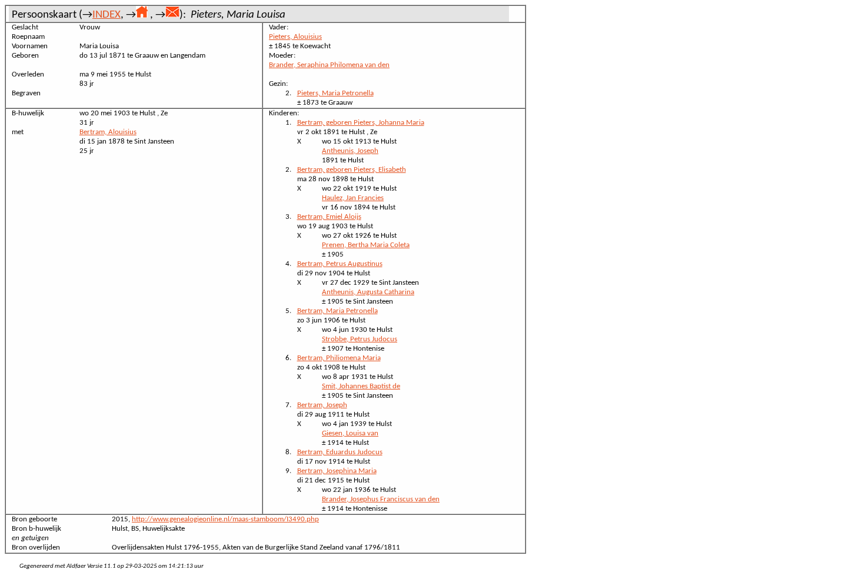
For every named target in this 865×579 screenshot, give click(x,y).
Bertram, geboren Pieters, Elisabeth (351, 170)
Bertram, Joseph (322, 405)
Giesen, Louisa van (350, 433)
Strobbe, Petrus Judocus (359, 339)
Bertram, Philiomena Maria (339, 358)
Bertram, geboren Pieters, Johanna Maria (360, 123)
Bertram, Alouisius (108, 132)
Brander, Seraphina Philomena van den (329, 65)
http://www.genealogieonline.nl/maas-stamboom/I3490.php (225, 519)
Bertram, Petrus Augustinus (339, 264)
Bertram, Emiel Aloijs (329, 217)
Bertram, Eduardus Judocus (339, 452)
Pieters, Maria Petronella (335, 93)
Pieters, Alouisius (295, 37)
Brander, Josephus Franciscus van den (381, 499)
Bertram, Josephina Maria (337, 471)
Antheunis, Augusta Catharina (368, 292)
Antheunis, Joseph (350, 151)
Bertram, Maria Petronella (337, 311)
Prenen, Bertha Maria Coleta (366, 245)
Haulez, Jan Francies (353, 198)
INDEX (106, 15)
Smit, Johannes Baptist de (361, 386)
